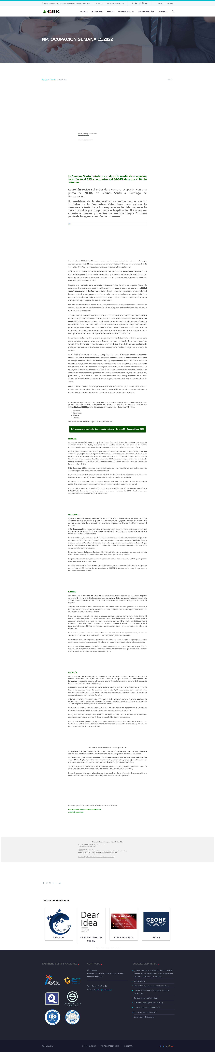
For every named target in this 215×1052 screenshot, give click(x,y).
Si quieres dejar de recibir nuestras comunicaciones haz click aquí (96, 856)
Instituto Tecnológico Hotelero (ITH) (148, 1003)
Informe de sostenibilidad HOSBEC (147, 1007)
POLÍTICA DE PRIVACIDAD (110, 1046)
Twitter (101, 842)
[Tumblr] (53, 883)
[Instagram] (142, 3)
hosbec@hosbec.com (116, 3)
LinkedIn (113, 842)
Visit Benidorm (139, 981)
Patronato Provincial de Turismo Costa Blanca (151, 986)
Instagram (107, 842)
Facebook (95, 842)
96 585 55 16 (102, 986)
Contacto (163, 11)
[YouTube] (146, 3)
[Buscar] (173, 11)
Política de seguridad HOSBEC (145, 1012)
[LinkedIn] (136, 3)
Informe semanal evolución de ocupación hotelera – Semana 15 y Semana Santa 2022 (107, 429)
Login (161, 3)
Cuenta (170, 3)
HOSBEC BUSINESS (89, 1046)
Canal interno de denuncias (144, 1017)
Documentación (146, 11)
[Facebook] (132, 3)
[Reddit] (60, 883)
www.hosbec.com (83, 854)
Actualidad (97, 11)
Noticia (53, 79)
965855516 (99, 3)
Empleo (110, 11)
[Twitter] (139, 3)
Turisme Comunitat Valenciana (146, 998)
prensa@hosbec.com (76, 812)
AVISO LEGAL (128, 1046)
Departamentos (126, 11)
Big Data (45, 79)
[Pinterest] (50, 883)
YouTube (120, 842)
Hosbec (84, 11)
